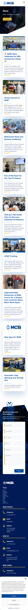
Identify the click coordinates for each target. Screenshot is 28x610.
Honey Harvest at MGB (12, 98)
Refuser (14, 600)
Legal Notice (5, 503)
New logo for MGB (12, 337)
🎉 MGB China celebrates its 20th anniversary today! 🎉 (12, 57)
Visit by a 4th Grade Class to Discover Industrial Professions (14, 217)
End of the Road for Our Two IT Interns (13, 176)
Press (4, 500)
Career (4, 497)
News (10, 64)
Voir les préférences (14, 604)
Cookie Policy (10, 608)
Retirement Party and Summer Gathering (13, 137)
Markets (4, 493)
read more (7, 75)
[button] (25, 578)
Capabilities (5, 492)
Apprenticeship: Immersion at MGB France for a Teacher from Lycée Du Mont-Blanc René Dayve (13, 297)
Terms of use (16, 608)
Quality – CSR (5, 496)
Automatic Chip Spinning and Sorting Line (13, 377)
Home (4, 490)
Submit (19, 470)
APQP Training (10, 256)
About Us (5, 491)
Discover (7, 19)
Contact (4, 501)
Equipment (5, 495)
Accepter (14, 596)
